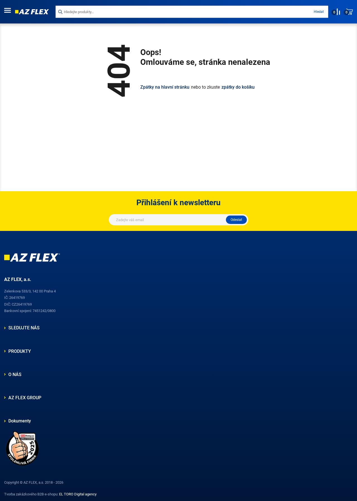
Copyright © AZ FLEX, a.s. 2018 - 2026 (33, 482)
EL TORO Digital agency (78, 494)
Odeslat (236, 220)
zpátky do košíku (238, 87)
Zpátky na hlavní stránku (164, 87)
